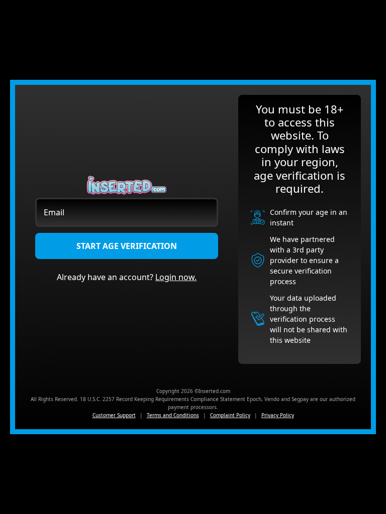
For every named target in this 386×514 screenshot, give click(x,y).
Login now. (176, 277)
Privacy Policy (277, 415)
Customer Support (114, 415)
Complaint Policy (230, 415)
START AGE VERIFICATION (126, 245)
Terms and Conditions (173, 415)
